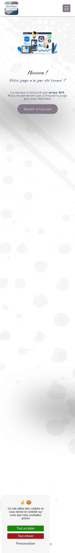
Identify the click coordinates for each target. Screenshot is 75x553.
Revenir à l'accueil (38, 109)
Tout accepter (26, 528)
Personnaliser (25, 543)
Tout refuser (26, 536)
